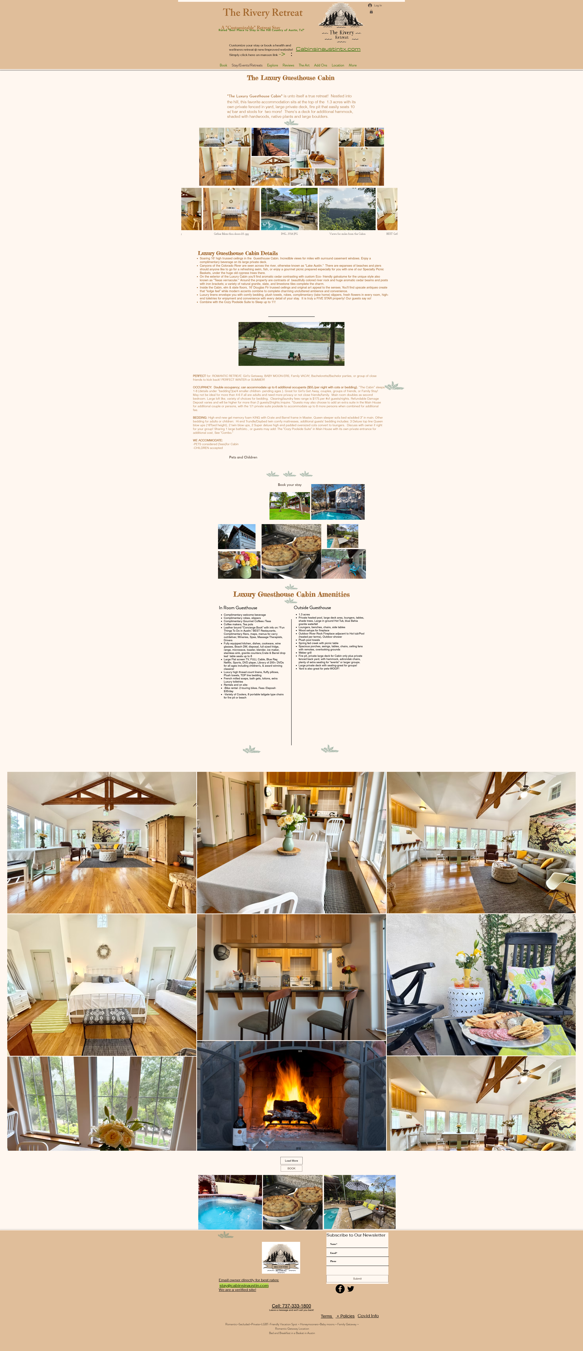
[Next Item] (378, 157)
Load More (291, 1160)
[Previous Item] (186, 215)
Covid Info (368, 1315)
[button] (371, 11)
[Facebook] (340, 1288)
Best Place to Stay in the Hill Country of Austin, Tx (265, 30)
